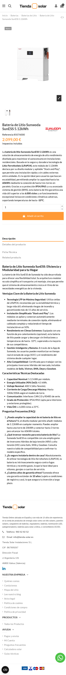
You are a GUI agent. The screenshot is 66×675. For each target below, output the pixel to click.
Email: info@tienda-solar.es (20, 537)
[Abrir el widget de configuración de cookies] (5, 669)
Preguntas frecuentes (15, 644)
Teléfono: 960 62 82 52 (17, 532)
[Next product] (63, 17)
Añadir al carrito (35, 216)
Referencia (7, 134)
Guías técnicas (11, 653)
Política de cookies (13, 603)
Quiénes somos (11, 581)
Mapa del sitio (11, 589)
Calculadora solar (13, 649)
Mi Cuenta (9, 640)
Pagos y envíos (11, 636)
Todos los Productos (14, 624)
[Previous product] (61, 17)
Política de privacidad (15, 611)
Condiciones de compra (15, 607)
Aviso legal (9, 598)
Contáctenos (10, 585)
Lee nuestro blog (12, 594)
